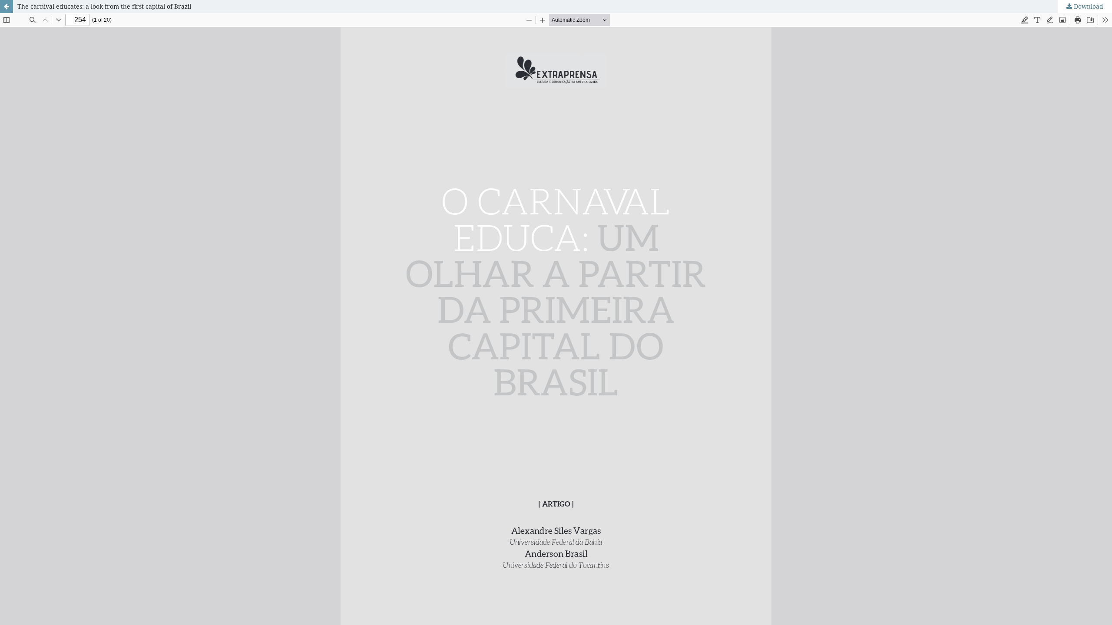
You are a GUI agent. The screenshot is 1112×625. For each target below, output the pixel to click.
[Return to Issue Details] (6, 6)
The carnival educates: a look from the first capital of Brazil (104, 6)
